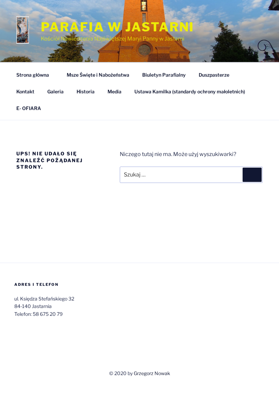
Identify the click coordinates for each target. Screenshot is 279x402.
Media (114, 91)
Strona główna (32, 75)
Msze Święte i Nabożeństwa (98, 75)
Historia (86, 91)
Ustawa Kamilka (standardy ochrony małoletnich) (189, 91)
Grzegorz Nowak (152, 373)
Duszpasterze (214, 75)
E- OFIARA (28, 108)
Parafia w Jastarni (117, 26)
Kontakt (25, 91)
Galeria (55, 91)
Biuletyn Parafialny (164, 75)
